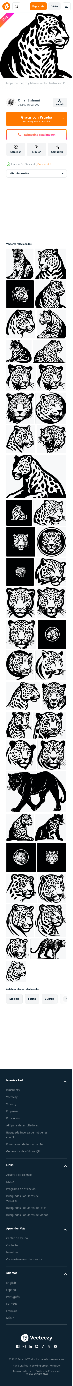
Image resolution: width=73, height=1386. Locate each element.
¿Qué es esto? (43, 164)
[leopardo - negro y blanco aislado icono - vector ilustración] (19, 261)
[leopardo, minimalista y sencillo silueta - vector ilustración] (51, 497)
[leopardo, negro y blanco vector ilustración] (21, 352)
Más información (19, 170)
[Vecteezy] (6, 6)
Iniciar (54, 6)
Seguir (60, 104)
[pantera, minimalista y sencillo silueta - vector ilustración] (35, 1126)
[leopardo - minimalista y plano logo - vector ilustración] (22, 293)
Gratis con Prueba (36, 119)
